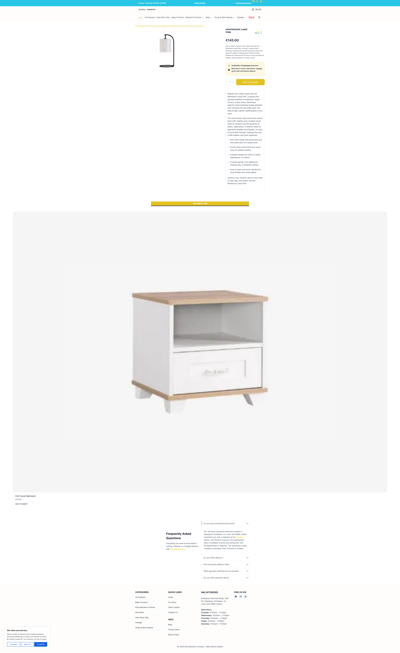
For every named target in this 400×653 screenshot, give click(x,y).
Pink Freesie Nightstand (25, 197)
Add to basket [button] (21, 205)
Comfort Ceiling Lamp (212, 197)
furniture (239, 243)
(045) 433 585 (200, 3)
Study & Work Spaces (223, 17)
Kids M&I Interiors (177, 255)
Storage (240, 17)
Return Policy (173, 635)
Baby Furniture (178, 17)
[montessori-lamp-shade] (166, 51)
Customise (13, 644)
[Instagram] (240, 596)
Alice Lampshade (116, 197)
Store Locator (174, 607)
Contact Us (173, 612)
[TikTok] (245, 596)
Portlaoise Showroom (243, 3)
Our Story (172, 602)
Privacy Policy (174, 630)
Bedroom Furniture (193, 17)
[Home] (136, 26)
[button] (394, 648)
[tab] (166, 72)
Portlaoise (246, 66)
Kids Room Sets (163, 17)
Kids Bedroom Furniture (145, 607)
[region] (27, 638)
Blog (170, 625)
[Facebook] (236, 596)
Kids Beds (139, 612)
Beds (208, 17)
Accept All (40, 644)
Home (170, 597)
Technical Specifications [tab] (238, 98)
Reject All (27, 644)
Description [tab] (232, 92)
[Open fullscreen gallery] (196, 73)
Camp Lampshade (305, 197)
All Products (150, 17)
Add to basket (250, 82)
